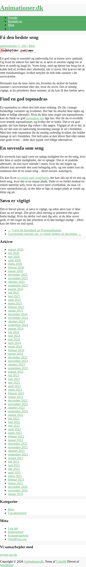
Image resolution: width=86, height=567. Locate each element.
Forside (12, 17)
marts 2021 (15, 476)
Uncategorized (17, 513)
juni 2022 (14, 422)
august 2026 (15, 249)
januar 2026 (15, 271)
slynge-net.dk (8, 554)
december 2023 (17, 357)
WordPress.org (17, 539)
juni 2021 (14, 465)
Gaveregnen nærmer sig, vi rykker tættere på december (44, 234)
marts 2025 (15, 303)
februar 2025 (16, 307)
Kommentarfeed (18, 535)
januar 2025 (15, 310)
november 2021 (18, 447)
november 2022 (18, 404)
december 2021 (17, 443)
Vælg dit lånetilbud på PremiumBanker (34, 230)
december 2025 (17, 274)
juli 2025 (13, 292)
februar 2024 (16, 350)
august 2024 (15, 328)
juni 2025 (14, 296)
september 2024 (18, 325)
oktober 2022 (16, 407)
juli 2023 (13, 375)
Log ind (13, 528)
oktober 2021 (16, 451)
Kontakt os (15, 21)
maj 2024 (14, 339)
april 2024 (14, 343)
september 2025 (18, 285)
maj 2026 (14, 256)
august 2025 (15, 289)
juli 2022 (13, 418)
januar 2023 (15, 397)
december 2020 (17, 486)
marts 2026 (15, 264)
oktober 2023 (16, 364)
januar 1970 (15, 494)
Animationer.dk (21, 7)
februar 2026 (16, 267)
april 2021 (14, 472)
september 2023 (18, 368)
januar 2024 (15, 353)
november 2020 (18, 490)
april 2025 (14, 299)
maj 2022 (14, 425)
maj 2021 (14, 469)
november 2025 (18, 278)
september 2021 (18, 454)
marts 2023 (15, 389)
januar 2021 (15, 483)
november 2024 (18, 317)
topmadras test (35, 118)
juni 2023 (14, 379)
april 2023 (14, 386)
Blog (11, 25)
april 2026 (14, 260)
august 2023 (15, 371)
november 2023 (18, 361)
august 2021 (15, 458)
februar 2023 (16, 393)
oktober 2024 (16, 321)
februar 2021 (16, 479)
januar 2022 (15, 440)
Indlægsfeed (15, 532)
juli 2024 (13, 332)
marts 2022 (15, 433)
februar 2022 (16, 436)
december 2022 (17, 400)
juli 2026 (13, 253)
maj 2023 (14, 382)
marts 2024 (15, 346)
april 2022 (14, 429)
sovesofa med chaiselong (33, 177)
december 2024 (17, 314)
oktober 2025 (16, 282)
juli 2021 (13, 461)
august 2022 (15, 415)
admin (4, 46)
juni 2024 (14, 335)
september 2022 (18, 411)
